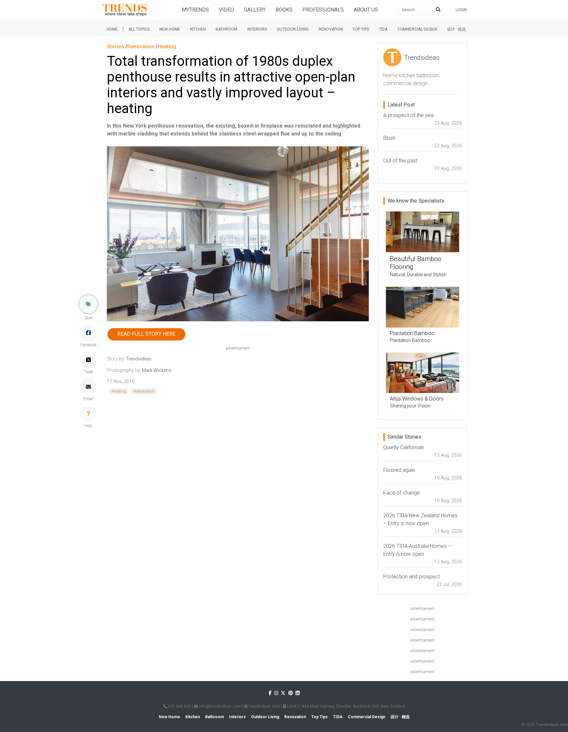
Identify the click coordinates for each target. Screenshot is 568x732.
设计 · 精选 (456, 29)
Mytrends (195, 10)
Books (284, 10)
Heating (119, 391)
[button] (88, 304)
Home (112, 29)
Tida (383, 29)
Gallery (255, 10)
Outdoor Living (293, 29)
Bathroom (226, 29)
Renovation (331, 29)
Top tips (361, 29)
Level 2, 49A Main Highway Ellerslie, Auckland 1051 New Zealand (345, 706)
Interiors (257, 29)
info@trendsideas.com (219, 706)
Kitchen (198, 29)
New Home (169, 29)
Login (461, 10)
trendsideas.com (264, 706)
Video (226, 10)
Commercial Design (417, 29)
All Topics (139, 29)
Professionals (323, 10)
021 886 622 (179, 706)
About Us (366, 10)
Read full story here (146, 334)
